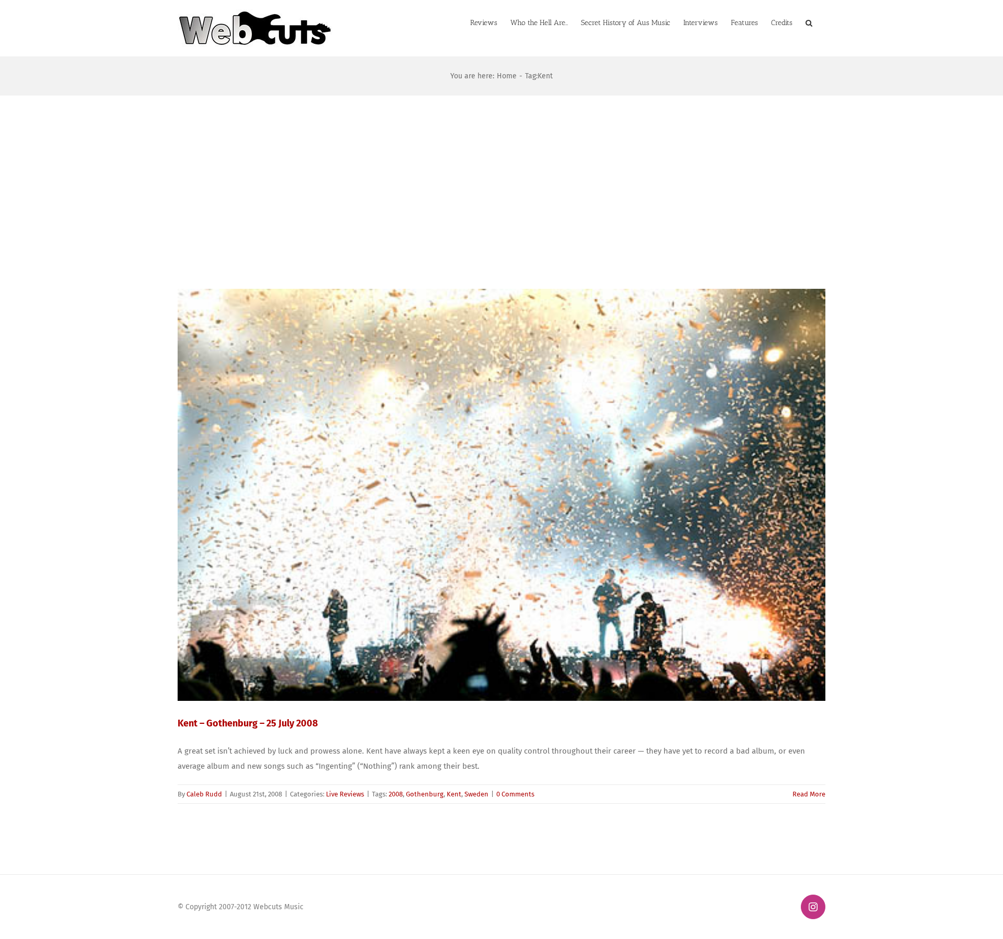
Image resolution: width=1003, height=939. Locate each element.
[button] (809, 22)
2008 (396, 794)
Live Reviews (345, 794)
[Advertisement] (501, 174)
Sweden (476, 794)
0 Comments (515, 794)
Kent (454, 794)
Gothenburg (425, 794)
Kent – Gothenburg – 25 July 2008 (248, 723)
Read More (808, 794)
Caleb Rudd (204, 794)
